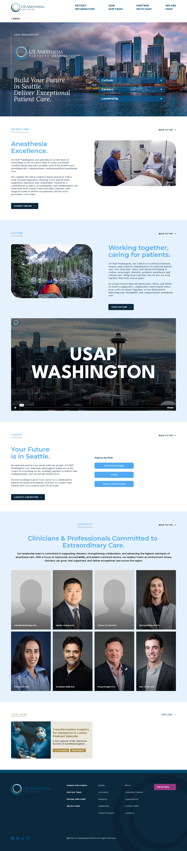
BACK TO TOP (166, 130)
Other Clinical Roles (114, 484)
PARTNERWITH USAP (144, 7)
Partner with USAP (76, 799)
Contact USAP (132, 806)
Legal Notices (131, 799)
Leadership (110, 98)
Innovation (103, 792)
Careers (107, 89)
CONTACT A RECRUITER (26, 497)
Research (102, 799)
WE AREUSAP (171, 7)
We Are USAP (73, 806)
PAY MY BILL (163, 787)
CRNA (114, 474)
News (128, 785)
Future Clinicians (106, 813)
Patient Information (77, 785)
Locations (129, 813)
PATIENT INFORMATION (85, 7)
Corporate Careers (134, 792)
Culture (107, 80)
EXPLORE (166, 715)
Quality (101, 785)
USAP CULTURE (119, 307)
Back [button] (16, 19)
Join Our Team (74, 792)
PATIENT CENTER (23, 206)
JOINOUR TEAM (115, 7)
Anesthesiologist (114, 465)
